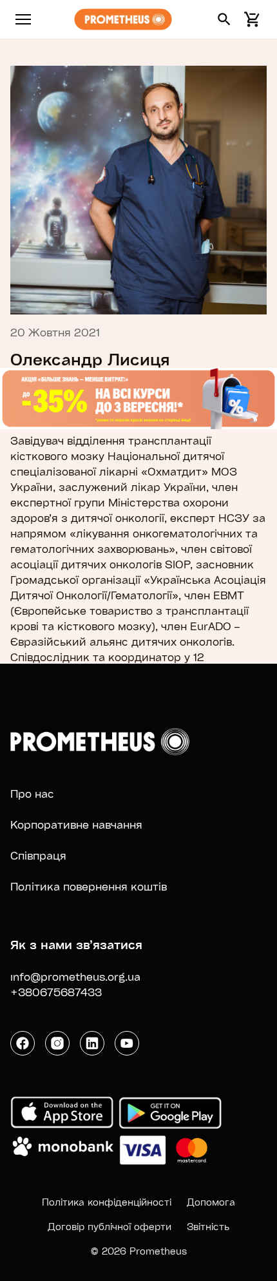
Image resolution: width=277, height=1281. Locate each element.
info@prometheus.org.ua (75, 976)
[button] (224, 19)
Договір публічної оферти (109, 1226)
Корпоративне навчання (76, 824)
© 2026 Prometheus (139, 1250)
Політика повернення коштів (88, 886)
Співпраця (38, 855)
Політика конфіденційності (106, 1201)
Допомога (211, 1201)
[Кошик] (250, 19)
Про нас (32, 793)
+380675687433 (56, 992)
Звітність (208, 1226)
